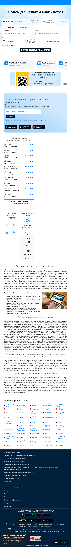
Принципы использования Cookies (15, 475)
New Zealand (35, 433)
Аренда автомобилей (11, 488)
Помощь (6, 503)
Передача (7, 491)
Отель (6, 485)
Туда (5, 38)
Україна (21, 445)
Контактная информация (12, 500)
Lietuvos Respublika (21, 429)
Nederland (21, 433)
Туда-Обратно (23, 27)
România (47, 437)
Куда (38, 30)
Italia (7, 426)
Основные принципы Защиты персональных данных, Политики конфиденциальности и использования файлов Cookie (32, 468)
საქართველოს (49, 417)
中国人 (7, 412)
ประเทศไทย (47, 442)
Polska (20, 437)
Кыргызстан (35, 426)
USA (32, 445)
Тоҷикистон (61, 442)
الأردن (20, 426)
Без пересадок (8, 45)
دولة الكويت (60, 426)
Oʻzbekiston (48, 445)
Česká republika (34, 412)
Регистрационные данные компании (15, 461)
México (59, 429)
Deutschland (48, 412)
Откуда (7, 30)
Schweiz (60, 409)
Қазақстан (9, 429)
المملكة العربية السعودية (22, 442)
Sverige (34, 442)
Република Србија (61, 437)
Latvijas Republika (34, 429)
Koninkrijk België (60, 405)
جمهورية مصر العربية (61, 412)
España (7, 417)
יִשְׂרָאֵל (33, 422)
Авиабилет (7, 482)
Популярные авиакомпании (12, 478)
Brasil (20, 409)
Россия (7, 442)
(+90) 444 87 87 (27, 242)
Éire (19, 422)
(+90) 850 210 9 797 (27, 254)
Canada (46, 409)
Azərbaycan (48, 405)
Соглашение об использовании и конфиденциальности (21, 455)
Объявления (8, 506)
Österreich (21, 405)
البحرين (7, 409)
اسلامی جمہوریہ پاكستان (10, 437)
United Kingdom (34, 417)
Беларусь (34, 409)
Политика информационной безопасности (17, 464)
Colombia (21, 412)
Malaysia (8, 433)
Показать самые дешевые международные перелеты (19, 202)
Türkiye (7, 445)
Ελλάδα (60, 417)
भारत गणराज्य (47, 422)
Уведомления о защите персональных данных (19, 472)
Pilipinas (60, 433)
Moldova (47, 429)
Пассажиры (50, 38)
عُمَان (46, 433)
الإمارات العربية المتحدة (9, 405)
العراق (59, 422)
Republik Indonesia (8, 422)
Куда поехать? (8, 494)
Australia (34, 405)
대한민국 (47, 426)
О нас (5, 497)
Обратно (29, 38)
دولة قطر (34, 437)
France (20, 417)
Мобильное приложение (12, 452)
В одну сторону (10, 27)
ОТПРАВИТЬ (11, 116)
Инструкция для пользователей (14, 458)
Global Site (60, 445)
